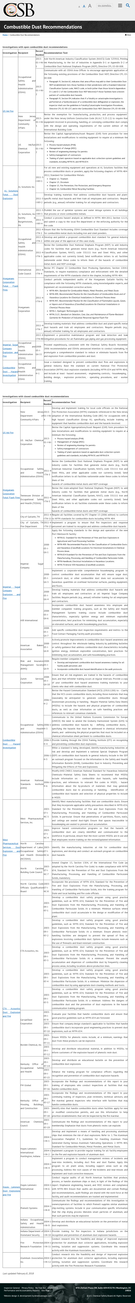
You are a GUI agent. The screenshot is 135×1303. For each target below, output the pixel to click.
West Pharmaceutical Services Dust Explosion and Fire (11, 847)
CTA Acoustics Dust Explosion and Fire (11, 1012)
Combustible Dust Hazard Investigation (10, 371)
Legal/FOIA (53, 1287)
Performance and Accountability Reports (22, 1290)
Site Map (45, 1290)
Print (129, 35)
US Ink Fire (8, 111)
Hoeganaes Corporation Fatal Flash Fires (11, 493)
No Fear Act (40, 1287)
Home (5, 35)
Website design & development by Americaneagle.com (28, 1295)
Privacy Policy (27, 1287)
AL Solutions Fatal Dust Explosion (10, 194)
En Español (104, 5)
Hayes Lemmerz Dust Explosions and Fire (11, 1190)
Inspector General (12, 1287)
